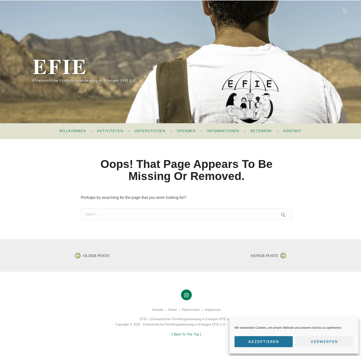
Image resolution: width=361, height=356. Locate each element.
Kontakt (292, 131)
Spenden (186, 131)
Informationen (223, 131)
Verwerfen (324, 341)
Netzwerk (261, 131)
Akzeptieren (263, 341)
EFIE (60, 66)
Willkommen (72, 131)
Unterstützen (150, 131)
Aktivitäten (110, 131)
